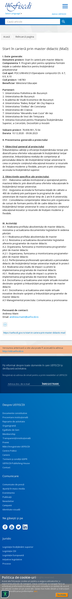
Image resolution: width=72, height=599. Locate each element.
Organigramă (9, 425)
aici (35, 591)
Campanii (7, 505)
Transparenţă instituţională (16, 438)
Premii (6, 442)
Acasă (6, 36)
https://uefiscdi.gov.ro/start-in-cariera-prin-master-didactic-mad (34, 332)
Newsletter (8, 501)
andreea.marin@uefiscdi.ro (24, 316)
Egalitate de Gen (11, 429)
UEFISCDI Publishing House (16, 463)
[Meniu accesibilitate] (5, 594)
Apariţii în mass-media (14, 488)
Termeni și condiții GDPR (15, 459)
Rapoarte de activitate (14, 421)
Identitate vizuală (11, 509)
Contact (6, 467)
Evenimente (9, 492)
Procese (7, 563)
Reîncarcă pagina (24, 36)
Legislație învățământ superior (18, 546)
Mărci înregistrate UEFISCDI (16, 446)
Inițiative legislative (12, 559)
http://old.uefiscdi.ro (13, 351)
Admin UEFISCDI (59, 14)
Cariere (6, 454)
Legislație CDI (9, 551)
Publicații (7, 496)
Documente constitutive (15, 413)
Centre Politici (10, 450)
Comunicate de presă (13, 484)
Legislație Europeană (13, 555)
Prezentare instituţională (15, 417)
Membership (9, 434)
